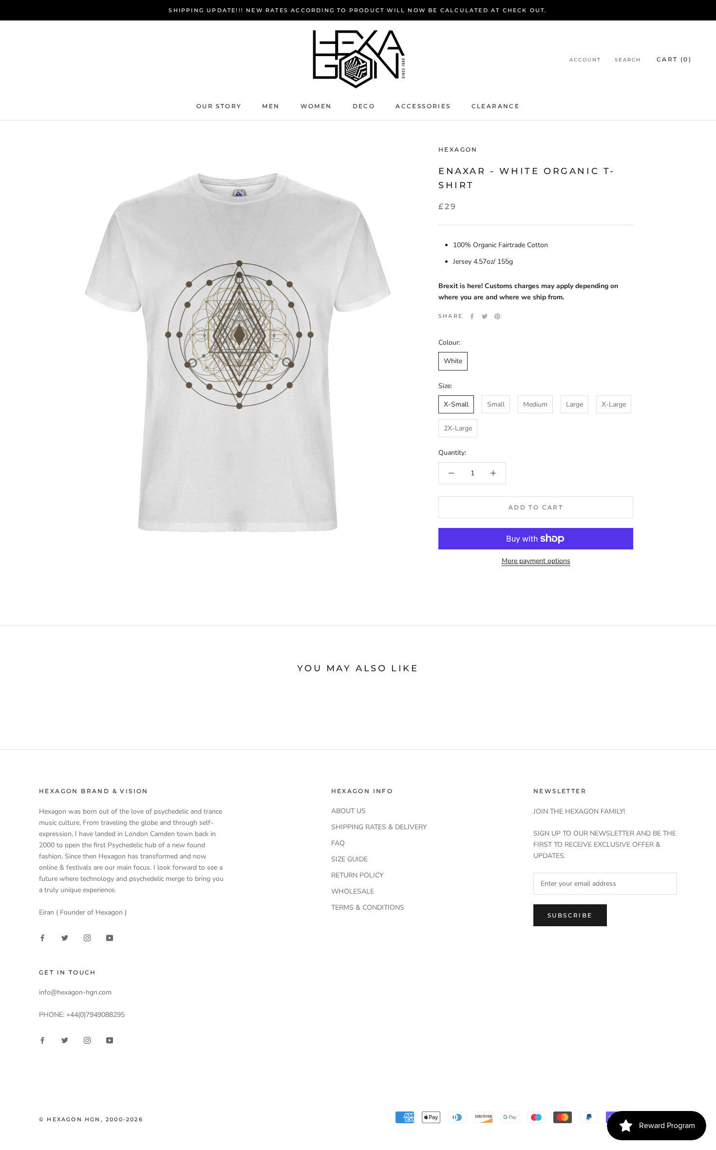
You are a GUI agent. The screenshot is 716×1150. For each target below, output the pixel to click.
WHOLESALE (352, 891)
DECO (364, 106)
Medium (535, 404)
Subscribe (570, 915)
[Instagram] (87, 937)
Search (628, 60)
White (453, 361)
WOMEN (316, 106)
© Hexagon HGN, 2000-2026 (91, 1119)
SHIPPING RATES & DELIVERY (379, 827)
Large (574, 404)
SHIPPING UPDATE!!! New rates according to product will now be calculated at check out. (358, 10)
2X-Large (458, 428)
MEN (271, 106)
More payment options (536, 560)
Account (585, 60)
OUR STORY (219, 106)
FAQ (338, 843)
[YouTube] (109, 937)
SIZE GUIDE (349, 859)
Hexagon (458, 149)
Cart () (674, 59)
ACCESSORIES (423, 106)
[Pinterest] (497, 316)
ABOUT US (348, 811)
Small (496, 404)
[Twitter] (485, 316)
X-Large (614, 404)
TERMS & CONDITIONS (367, 907)
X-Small (456, 404)
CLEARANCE (495, 106)
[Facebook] (472, 316)
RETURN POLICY (357, 875)
